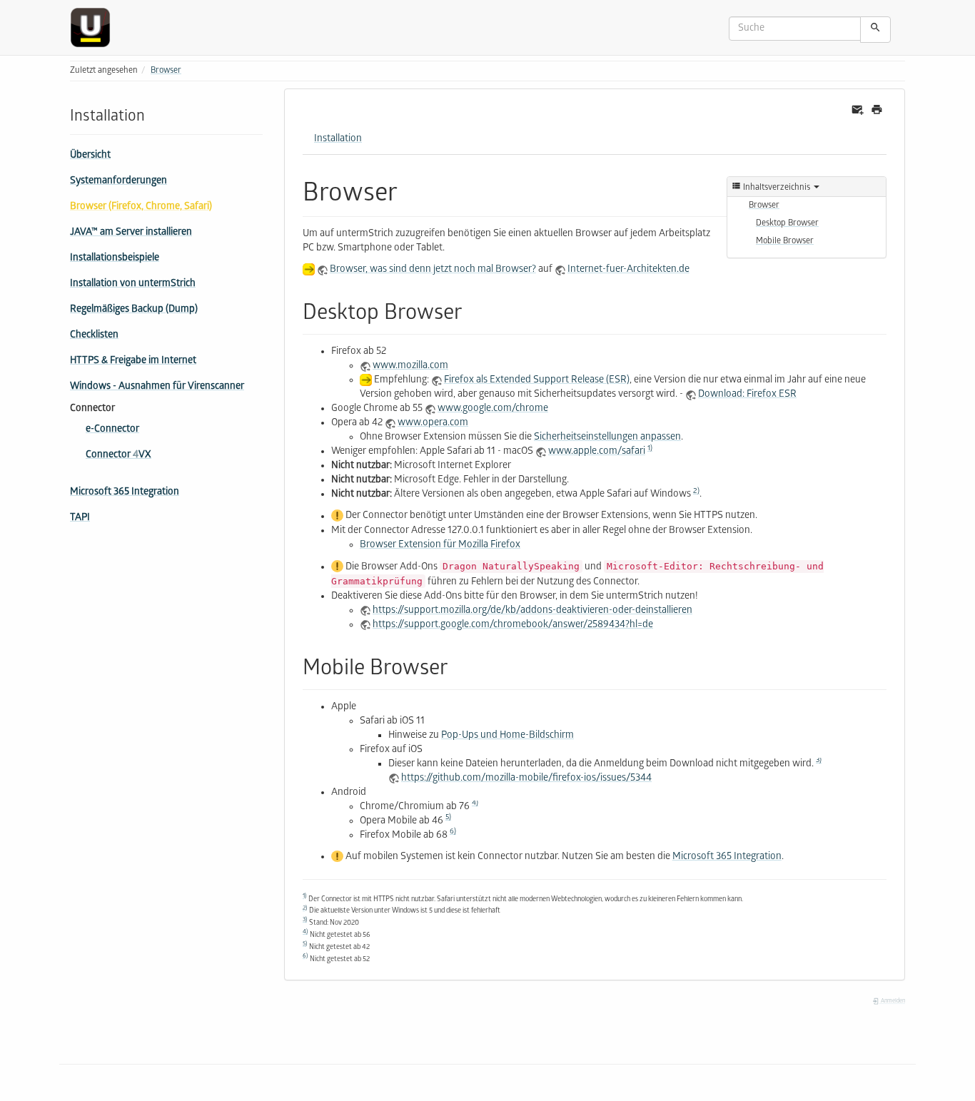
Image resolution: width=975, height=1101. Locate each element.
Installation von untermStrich (133, 284)
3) (819, 760)
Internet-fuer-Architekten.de (628, 270)
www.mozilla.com (410, 366)
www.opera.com (433, 423)
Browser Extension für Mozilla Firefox (440, 545)
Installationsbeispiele (114, 259)
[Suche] (875, 29)
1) (649, 449)
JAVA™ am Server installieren (131, 233)
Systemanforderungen (118, 182)
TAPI (80, 518)
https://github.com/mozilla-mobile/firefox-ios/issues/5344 (526, 779)
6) (453, 832)
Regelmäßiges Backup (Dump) (134, 310)
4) (475, 803)
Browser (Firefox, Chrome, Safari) (141, 207)
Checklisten (94, 336)
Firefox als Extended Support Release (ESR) (537, 381)
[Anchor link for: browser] (411, 189)
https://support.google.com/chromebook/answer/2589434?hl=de (513, 625)
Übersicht (90, 156)
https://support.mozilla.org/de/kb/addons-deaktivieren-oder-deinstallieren (532, 611)
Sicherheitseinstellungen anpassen (607, 438)
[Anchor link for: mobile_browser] (459, 665)
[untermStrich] (95, 27)
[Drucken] (877, 110)
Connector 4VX (118, 456)
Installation (338, 139)
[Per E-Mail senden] (858, 110)
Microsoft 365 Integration (124, 493)
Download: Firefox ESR (747, 395)
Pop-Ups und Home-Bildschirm (507, 736)
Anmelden (892, 1001)
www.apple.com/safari (596, 452)
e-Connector (112, 430)
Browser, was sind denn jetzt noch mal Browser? (433, 270)
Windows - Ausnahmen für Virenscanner (157, 387)
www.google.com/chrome (493, 409)
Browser (166, 71)
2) (696, 491)
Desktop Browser (787, 223)
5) (448, 817)
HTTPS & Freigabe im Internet (133, 361)
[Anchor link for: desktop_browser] (473, 309)
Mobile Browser (785, 241)
